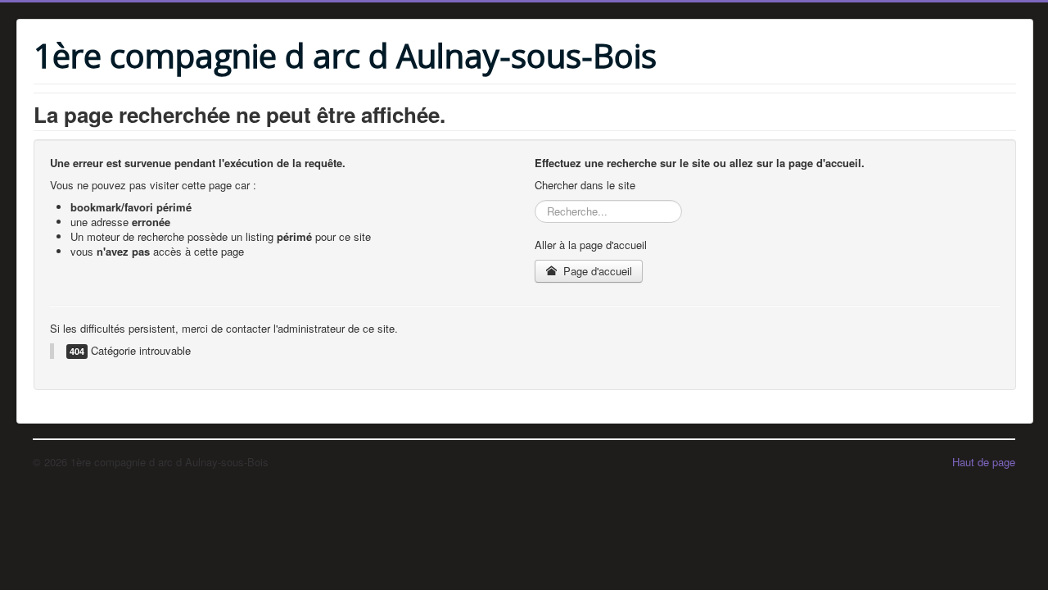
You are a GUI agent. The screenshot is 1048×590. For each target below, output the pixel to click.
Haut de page (983, 462)
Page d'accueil (596, 271)
